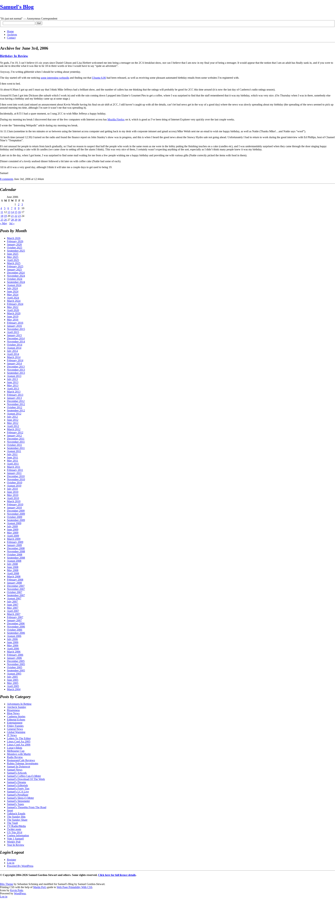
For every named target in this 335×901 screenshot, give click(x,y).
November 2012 (16, 404)
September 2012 (16, 410)
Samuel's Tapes (15, 804)
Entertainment (14, 722)
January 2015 (14, 335)
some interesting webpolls (55, 77)
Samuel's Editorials (17, 785)
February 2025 (15, 266)
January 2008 (14, 582)
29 (15, 219)
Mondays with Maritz (19, 754)
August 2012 (14, 413)
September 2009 (16, 520)
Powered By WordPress (20, 865)
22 (15, 215)
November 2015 (16, 329)
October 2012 (14, 407)
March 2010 (13, 501)
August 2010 (14, 485)
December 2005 (16, 661)
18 (2, 215)
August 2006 (14, 636)
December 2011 (15, 438)
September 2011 (16, 448)
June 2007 (12, 604)
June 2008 (12, 567)
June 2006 (12, 642)
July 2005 (12, 676)
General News (15, 728)
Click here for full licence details (117, 875)
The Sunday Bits (16, 816)
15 (15, 212)
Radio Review (15, 757)
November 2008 (16, 551)
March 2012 (13, 429)
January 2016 (14, 325)
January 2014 (14, 363)
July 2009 (12, 526)
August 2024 (14, 285)
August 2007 (14, 598)
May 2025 (12, 256)
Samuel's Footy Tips (18, 788)
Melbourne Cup (15, 750)
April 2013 (13, 388)
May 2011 (12, 460)
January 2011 (14, 473)
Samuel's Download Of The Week (26, 779)
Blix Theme (6, 884)
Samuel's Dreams (16, 782)
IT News (12, 735)
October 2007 (14, 592)
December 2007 (16, 585)
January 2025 (14, 269)
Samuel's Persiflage (17, 794)
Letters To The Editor (19, 738)
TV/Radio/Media (16, 826)
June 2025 (12, 253)
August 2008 (14, 560)
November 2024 (16, 275)
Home (10, 31)
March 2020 (13, 313)
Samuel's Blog (17, 7)
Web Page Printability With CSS (74, 887)
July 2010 (12, 488)
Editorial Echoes (16, 719)
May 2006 (12, 645)
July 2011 (12, 454)
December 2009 (16, 510)
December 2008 (16, 548)
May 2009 (12, 532)
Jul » (11, 223)
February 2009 (15, 542)
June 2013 (12, 382)
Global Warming (16, 732)
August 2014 (14, 347)
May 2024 (12, 294)
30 (19, 219)
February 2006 (15, 654)
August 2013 (14, 376)
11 (2, 212)
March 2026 (13, 238)
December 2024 (16, 272)
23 (19, 215)
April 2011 (13, 463)
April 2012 (13, 426)
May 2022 (12, 307)
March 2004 (13, 689)
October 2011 (14, 444)
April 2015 (13, 332)
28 (12, 219)
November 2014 (16, 341)
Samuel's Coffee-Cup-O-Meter (24, 775)
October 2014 (14, 344)
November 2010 (16, 479)
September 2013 (16, 372)
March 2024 (13, 300)
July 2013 (12, 379)
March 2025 (13, 263)
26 (5, 219)
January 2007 (14, 620)
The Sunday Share (17, 819)
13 (9, 212)
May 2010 (12, 495)
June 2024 (12, 291)
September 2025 (16, 250)
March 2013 (13, 391)
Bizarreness (13, 710)
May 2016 (12, 319)
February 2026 (15, 241)
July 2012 (12, 416)
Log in (10, 862)
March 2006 (13, 651)
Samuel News (14, 769)
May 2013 (12, 385)
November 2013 (16, 369)
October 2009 (14, 517)
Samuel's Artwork (17, 772)
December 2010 (16, 476)
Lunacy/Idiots (14, 747)
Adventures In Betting (19, 703)
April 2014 (13, 354)
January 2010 (14, 507)
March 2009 (13, 538)
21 (12, 215)
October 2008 (14, 554)
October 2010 (14, 482)
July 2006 (12, 639)
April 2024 (13, 297)
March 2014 (13, 357)
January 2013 (14, 397)
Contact (11, 37)
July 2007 (12, 601)
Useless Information (18, 835)
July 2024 (12, 288)
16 (19, 212)
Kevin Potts (16, 890)
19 (5, 215)
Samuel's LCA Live (18, 791)
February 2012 (15, 432)
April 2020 (13, 310)
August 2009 (14, 523)
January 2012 (14, 435)
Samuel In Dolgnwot (18, 766)
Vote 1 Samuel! (15, 838)
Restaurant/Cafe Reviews (21, 760)
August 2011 (14, 451)
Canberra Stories (16, 716)
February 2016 (15, 322)
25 (2, 219)
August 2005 (14, 673)
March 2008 (13, 576)
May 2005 (12, 683)
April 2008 (13, 573)
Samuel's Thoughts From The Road (26, 807)
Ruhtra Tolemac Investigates (22, 763)
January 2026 (14, 244)
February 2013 (15, 394)
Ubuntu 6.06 (99, 77)
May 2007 (12, 607)
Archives (12, 34)
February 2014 (15, 360)
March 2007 (13, 614)
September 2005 (16, 670)
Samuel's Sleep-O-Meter (20, 797)
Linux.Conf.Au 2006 (18, 744)
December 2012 (16, 401)
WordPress (20, 893)
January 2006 (14, 657)
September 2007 (16, 595)
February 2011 (15, 470)
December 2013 (16, 366)
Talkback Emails (16, 813)
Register (11, 859)
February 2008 (15, 579)
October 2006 (14, 629)
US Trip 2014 (14, 832)
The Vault (12, 822)
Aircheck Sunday (16, 707)
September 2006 (16, 632)
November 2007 (16, 589)
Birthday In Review (14, 56)
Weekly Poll (13, 841)
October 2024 (14, 278)
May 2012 (12, 423)
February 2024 (15, 303)
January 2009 (14, 545)
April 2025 (13, 260)
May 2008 (12, 570)
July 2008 (12, 563)
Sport (10, 810)
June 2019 (12, 316)
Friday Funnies (15, 725)
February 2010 (15, 504)
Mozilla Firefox (116, 119)
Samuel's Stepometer (18, 801)
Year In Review (15, 844)
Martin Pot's (39, 887)
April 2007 (13, 610)
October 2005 (14, 667)
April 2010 (13, 498)
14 (12, 212)
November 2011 (16, 441)
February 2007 (15, 617)
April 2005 (13, 686)
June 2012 (12, 419)
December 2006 (16, 623)
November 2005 (16, 664)
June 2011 (12, 457)
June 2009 (12, 529)
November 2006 (16, 626)
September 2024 (16, 282)
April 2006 (13, 648)
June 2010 (12, 491)
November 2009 (16, 513)
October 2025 (14, 247)
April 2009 (13, 535)
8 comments (6, 179)
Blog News (13, 713)
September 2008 (16, 557)
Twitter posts (14, 829)
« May (3, 223)
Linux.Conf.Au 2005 (18, 741)
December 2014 (16, 338)
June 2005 (12, 679)
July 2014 (12, 350)
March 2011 (13, 466)
